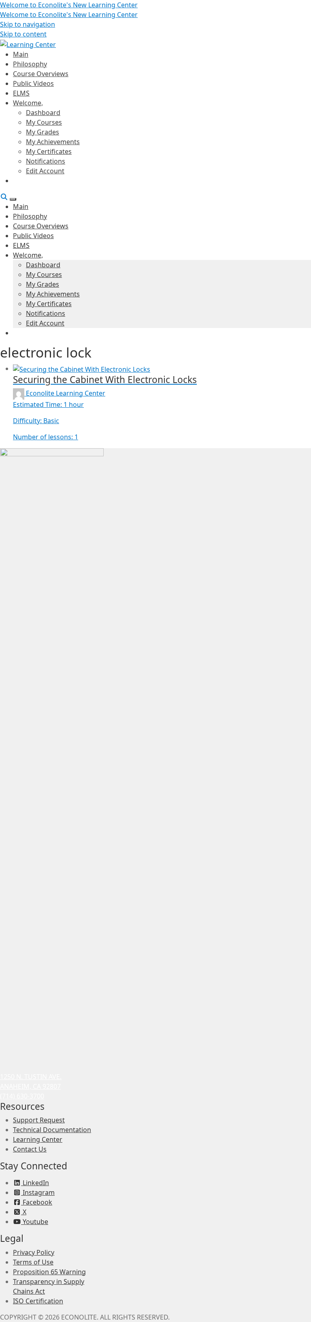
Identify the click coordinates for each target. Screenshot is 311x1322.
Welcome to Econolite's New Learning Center (69, 4)
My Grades (42, 132)
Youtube (34, 1221)
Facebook (36, 1202)
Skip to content (23, 34)
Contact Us (30, 1149)
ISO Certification (38, 1300)
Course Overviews (40, 73)
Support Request (39, 1120)
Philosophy (30, 64)
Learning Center (37, 1139)
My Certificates (49, 151)
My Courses (44, 122)
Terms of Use (33, 1262)
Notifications (45, 161)
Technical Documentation (52, 1129)
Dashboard (43, 112)
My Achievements (53, 141)
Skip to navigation (27, 24)
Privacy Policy (33, 1252)
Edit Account (45, 170)
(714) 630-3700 (22, 1096)
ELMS (21, 93)
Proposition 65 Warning (49, 1271)
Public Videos (33, 83)
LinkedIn (35, 1182)
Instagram (38, 1192)
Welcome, (28, 102)
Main (20, 54)
